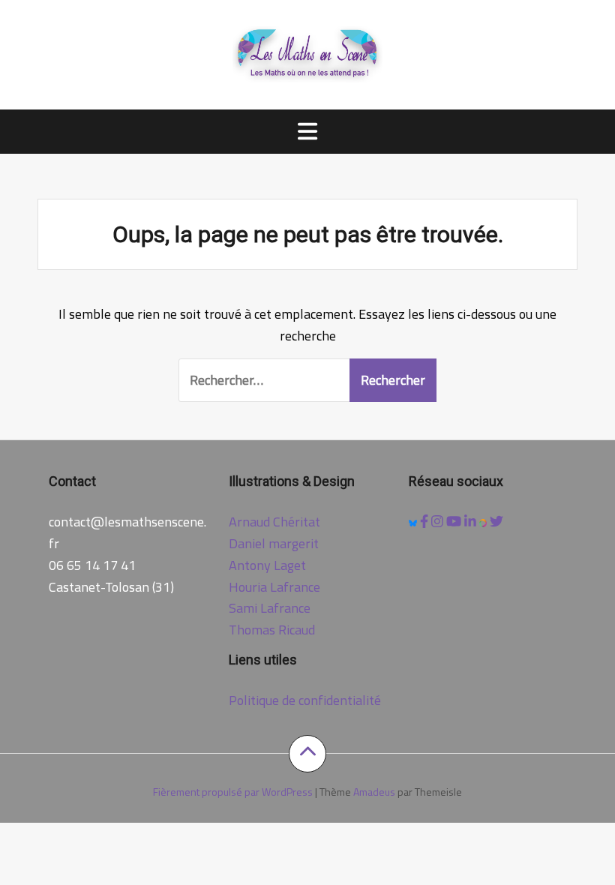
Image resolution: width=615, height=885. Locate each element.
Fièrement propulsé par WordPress (233, 792)
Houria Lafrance (274, 587)
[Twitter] (496, 522)
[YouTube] (455, 522)
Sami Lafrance (269, 608)
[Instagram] (438, 522)
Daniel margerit (274, 543)
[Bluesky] (414, 522)
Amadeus (374, 792)
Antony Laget (267, 565)
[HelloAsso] (484, 522)
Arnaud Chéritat (274, 522)
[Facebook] (425, 522)
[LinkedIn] (471, 522)
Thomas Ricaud (272, 630)
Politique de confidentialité (305, 700)
